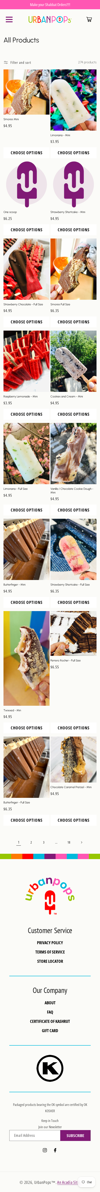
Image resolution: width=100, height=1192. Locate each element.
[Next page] (81, 842)
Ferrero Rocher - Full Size (65, 660)
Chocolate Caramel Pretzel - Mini (70, 787)
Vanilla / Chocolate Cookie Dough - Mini (71, 490)
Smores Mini (11, 119)
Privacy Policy (50, 942)
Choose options (27, 152)
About (50, 1002)
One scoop (10, 212)
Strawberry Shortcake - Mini (67, 212)
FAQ (50, 1012)
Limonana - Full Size (15, 488)
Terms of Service (50, 952)
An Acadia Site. (68, 1182)
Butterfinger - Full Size (16, 802)
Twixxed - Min (12, 710)
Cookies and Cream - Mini (66, 396)
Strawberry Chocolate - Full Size (23, 304)
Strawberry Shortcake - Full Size (70, 584)
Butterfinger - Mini (14, 584)
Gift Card (50, 1030)
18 (68, 842)
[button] (9, 19)
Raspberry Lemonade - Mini (20, 396)
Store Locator (50, 961)
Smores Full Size (60, 304)
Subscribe (75, 1135)
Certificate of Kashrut (50, 1021)
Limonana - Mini (60, 135)
